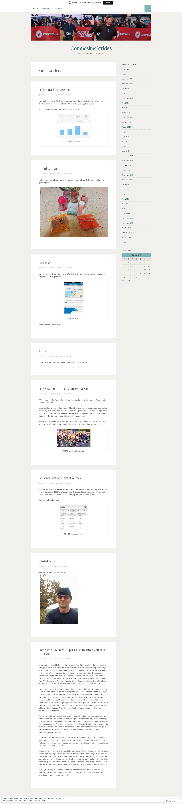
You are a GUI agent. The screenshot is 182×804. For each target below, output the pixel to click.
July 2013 (125, 189)
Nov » (128, 280)
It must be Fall (48, 561)
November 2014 (127, 160)
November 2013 (127, 180)
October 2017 (126, 88)
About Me (45, 8)
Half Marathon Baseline (54, 90)
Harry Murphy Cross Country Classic (63, 388)
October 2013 (126, 185)
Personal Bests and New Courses (60, 478)
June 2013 (125, 194)
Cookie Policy (42, 800)
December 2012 (127, 218)
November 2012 (127, 223)
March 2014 (126, 170)
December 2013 (127, 175)
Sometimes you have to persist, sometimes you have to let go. (72, 652)
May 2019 (125, 69)
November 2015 (127, 117)
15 (128, 270)
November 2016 (127, 98)
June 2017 (125, 93)
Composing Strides (91, 48)
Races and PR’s (59, 8)
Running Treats (49, 168)
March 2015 (126, 146)
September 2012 (127, 233)
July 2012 (125, 242)
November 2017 (127, 84)
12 (145, 266)
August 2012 (126, 237)
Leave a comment (64, 95)
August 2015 (126, 127)
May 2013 (125, 199)
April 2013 (125, 204)
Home (36, 8)
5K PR (42, 351)
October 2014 (126, 165)
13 (149, 266)
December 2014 (127, 156)
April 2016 (125, 108)
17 (136, 270)
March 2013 (126, 209)
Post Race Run (48, 263)
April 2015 (125, 141)
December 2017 (127, 79)
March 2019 (126, 74)
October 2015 (126, 122)
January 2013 (126, 213)
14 (124, 270)
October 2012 (126, 228)
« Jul (123, 280)
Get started (108, 2)
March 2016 (126, 112)
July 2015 (125, 132)
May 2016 (125, 103)
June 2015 (125, 137)
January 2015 (126, 151)
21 (124, 273)
